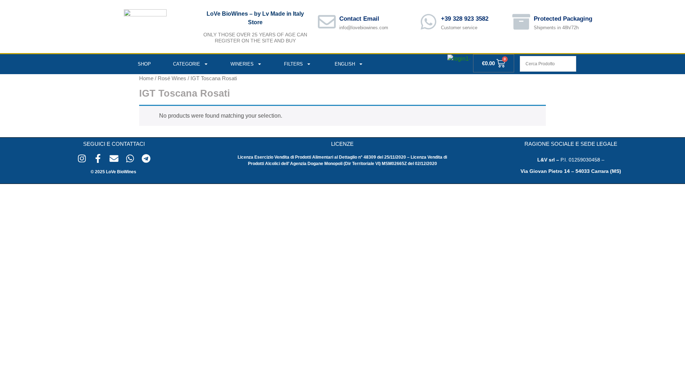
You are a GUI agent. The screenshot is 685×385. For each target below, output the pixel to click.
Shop (144, 64)
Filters (293, 64)
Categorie (186, 64)
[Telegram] (146, 158)
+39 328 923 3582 (464, 18)
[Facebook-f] (97, 158)
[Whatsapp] (130, 158)
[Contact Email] (327, 22)
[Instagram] (81, 158)
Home (146, 78)
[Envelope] (114, 158)
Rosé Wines (172, 78)
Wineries (242, 64)
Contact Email (359, 18)
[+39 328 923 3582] (428, 22)
